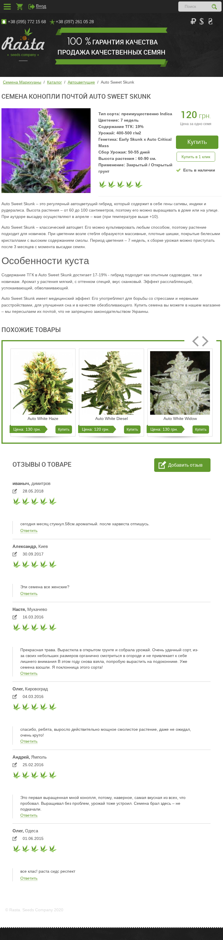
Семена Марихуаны (22, 82)
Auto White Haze (43, 418)
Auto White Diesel (111, 418)
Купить (63, 429)
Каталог (54, 82)
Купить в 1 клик (195, 156)
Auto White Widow (180, 418)
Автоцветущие (81, 82)
